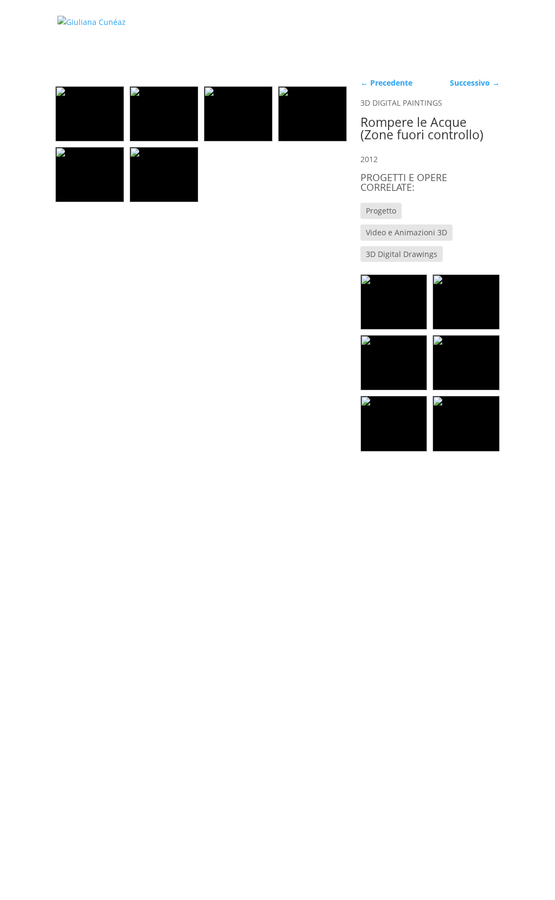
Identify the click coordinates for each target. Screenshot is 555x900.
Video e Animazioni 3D (406, 232)
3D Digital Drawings (401, 254)
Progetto (381, 210)
